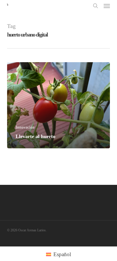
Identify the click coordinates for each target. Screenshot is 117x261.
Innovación (25, 127)
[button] (107, 6)
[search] (95, 5)
